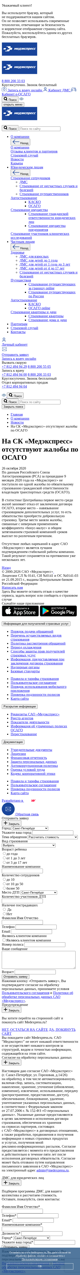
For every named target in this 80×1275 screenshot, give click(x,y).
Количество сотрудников (21, 875)
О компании (20, 136)
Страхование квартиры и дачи (33, 312)
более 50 (12, 888)
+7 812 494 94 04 (14, 386)
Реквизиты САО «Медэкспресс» (35, 714)
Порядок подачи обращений (32, 631)
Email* (7, 1220)
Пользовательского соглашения (25, 993)
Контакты (18, 332)
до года (12, 854)
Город (6, 828)
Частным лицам (23, 241)
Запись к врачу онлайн (25, 90)
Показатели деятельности (30, 722)
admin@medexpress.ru (52, 1170)
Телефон (8, 927)
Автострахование (24, 198)
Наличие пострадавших (20, 905)
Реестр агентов (22, 718)
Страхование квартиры (46, 316)
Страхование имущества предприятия (47, 228)
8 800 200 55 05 (39, 366)
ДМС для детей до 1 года (39, 260)
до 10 (10, 879)
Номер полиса (12, 944)
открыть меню (13, 104)
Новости (17, 159)
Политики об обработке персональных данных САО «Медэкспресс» (37, 997)
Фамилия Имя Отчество (20, 918)
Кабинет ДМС (59, 90)
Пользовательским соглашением (40, 1259)
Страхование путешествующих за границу (52, 286)
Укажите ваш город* (17, 1242)
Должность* (11, 1233)
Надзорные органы (25, 667)
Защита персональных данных (34, 762)
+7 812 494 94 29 (14, 366)
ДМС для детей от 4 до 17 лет (42, 268)
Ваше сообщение (15, 949)
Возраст (8, 972)
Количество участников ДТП (24, 896)
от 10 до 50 (14, 884)
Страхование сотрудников (30, 178)
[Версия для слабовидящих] (21, 100)
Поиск (12, 100)
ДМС (24, 182)
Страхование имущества (29, 210)
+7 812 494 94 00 (14, 374)
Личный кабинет (15, 344)
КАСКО (34, 202)
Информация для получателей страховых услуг (36, 623)
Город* (7, 1238)
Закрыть (14, 824)
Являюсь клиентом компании (24, 936)
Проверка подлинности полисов (35, 694)
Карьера (17, 163)
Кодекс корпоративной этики (33, 773)
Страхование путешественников (44, 194)
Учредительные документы (31, 750)
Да (8, 909)
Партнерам (19, 324)
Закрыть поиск (13, 406)
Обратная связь (27, 814)
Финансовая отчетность (29, 758)
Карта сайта (20, 698)
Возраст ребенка (14, 849)
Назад (23, 143)
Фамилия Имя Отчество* (21, 1207)
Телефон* (9, 1215)
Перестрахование (24, 734)
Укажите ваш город (16, 832)
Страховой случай (24, 328)
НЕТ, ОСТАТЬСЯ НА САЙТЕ (25, 1030)
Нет (9, 914)
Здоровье (17, 252)
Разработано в (13, 800)
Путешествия (21, 280)
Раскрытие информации (20, 706)
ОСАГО (34, 206)
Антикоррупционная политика (34, 766)
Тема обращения (14, 837)
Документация (13, 742)
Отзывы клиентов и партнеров (34, 151)
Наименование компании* (22, 1224)
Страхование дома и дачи (47, 320)
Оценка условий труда (28, 769)
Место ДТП (11, 892)
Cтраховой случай (24, 155)
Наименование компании (21, 866)
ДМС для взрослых (34, 256)
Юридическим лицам (27, 167)
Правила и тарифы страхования (35, 679)
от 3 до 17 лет (16, 862)
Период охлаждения (26, 647)
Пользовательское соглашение (33, 683)
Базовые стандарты (25, 671)
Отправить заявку (15, 354)
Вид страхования (15, 841)
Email (6, 931)
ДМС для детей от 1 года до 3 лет (45, 264)
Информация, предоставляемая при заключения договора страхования (37, 661)
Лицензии (18, 754)
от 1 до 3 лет (15, 858)
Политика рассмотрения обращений (38, 643)
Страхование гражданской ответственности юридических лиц (52, 218)
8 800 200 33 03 (13, 81)
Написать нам (12, 587)
